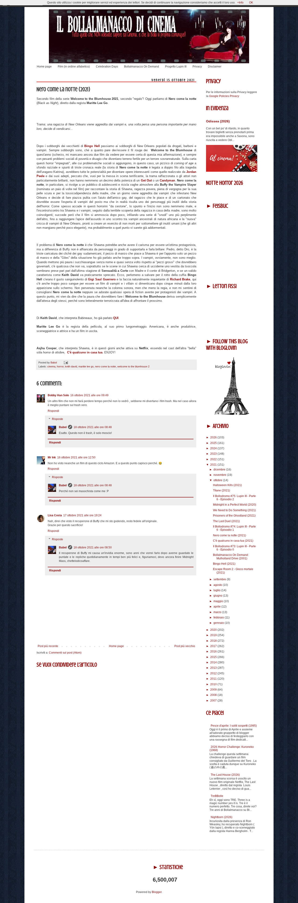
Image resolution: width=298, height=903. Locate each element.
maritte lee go (86, 366)
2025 (213, 443)
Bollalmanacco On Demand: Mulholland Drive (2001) (231, 556)
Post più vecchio (184, 646)
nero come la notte (105, 366)
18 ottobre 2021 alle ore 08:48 (93, 427)
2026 (213, 437)
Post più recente (48, 646)
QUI (116, 318)
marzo (217, 612)
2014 (213, 662)
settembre (220, 579)
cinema (51, 366)
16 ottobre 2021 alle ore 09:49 (89, 395)
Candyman (167, 180)
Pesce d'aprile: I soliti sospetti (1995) (234, 725)
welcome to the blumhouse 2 (133, 366)
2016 (213, 651)
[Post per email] (65, 362)
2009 (213, 689)
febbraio (219, 617)
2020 (213, 629)
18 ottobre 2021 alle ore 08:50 (93, 547)
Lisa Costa (55, 515)
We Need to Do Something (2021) (234, 510)
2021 (213, 464)
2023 (213, 453)
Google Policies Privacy (224, 96)
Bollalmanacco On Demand (141, 66)
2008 (213, 695)
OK (251, 2)
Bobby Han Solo (58, 395)
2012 (213, 673)
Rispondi (53, 411)
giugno (218, 595)
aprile (217, 606)
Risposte (57, 419)
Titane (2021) (221, 490)
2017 (213, 646)
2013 (213, 667)
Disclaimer (214, 66)
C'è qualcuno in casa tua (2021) (233, 540)
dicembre (219, 469)
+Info (240, 2)
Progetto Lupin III (175, 66)
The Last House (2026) (225, 774)
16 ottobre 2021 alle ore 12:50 (76, 457)
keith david (71, 366)
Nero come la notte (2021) (229, 535)
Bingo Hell (92, 146)
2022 (213, 459)
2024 (213, 448)
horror (60, 366)
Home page (44, 66)
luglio (217, 590)
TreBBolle (217, 796)
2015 (213, 657)
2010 (213, 684)
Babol (63, 427)
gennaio (219, 622)
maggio (218, 601)
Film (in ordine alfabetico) (74, 66)
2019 (213, 635)
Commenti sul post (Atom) (65, 652)
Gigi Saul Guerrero (101, 279)
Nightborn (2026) (221, 817)
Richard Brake (180, 279)
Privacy (197, 66)
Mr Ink (52, 457)
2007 (213, 700)
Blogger (157, 892)
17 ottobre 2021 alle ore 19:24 (82, 515)
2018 (213, 640)
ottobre (218, 480)
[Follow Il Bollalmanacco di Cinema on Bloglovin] (231, 414)
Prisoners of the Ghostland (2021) (234, 515)
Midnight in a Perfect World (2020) (234, 504)
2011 (213, 678)
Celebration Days (107, 66)
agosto (218, 585)
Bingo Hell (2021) (224, 563)
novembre (220, 475)
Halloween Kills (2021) (227, 485)
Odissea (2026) (218, 121)
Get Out (146, 180)
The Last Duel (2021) (226, 521)
